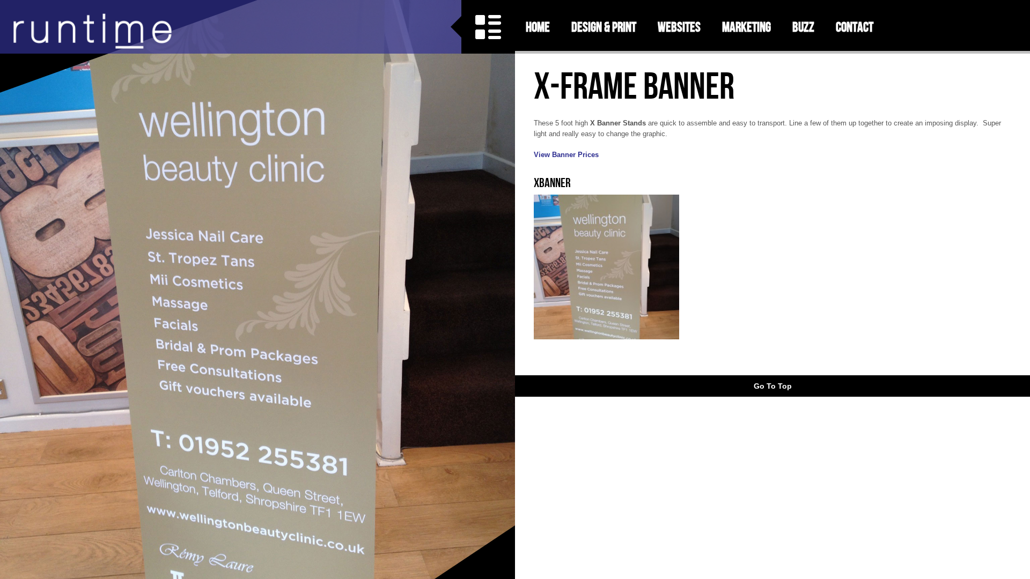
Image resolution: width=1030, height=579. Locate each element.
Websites (679, 26)
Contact (854, 26)
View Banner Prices (566, 155)
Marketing (746, 26)
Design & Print (603, 26)
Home (538, 26)
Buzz (803, 26)
